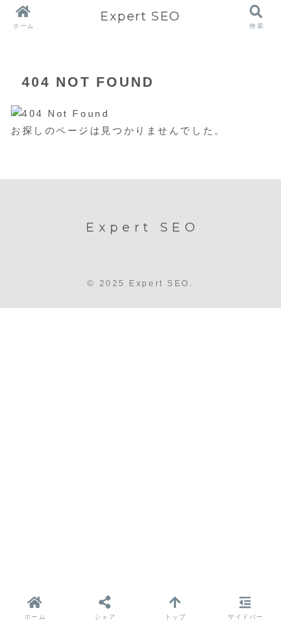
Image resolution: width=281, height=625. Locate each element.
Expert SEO (140, 16)
